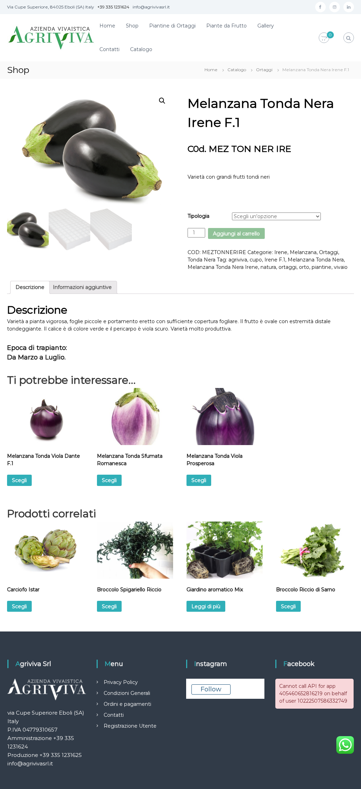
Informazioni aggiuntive (82, 287)
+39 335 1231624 (113, 7)
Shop (132, 26)
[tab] (30, 287)
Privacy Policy (121, 682)
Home (107, 26)
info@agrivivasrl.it (30, 763)
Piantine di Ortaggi (172, 26)
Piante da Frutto (226, 26)
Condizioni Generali (127, 693)
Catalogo (141, 49)
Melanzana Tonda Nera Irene (223, 267)
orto (304, 267)
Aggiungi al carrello (236, 233)
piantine (321, 267)
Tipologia (198, 216)
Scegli (19, 480)
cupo (256, 260)
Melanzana (303, 252)
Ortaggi (264, 69)
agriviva (237, 260)
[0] (324, 38)
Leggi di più (205, 606)
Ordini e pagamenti (127, 704)
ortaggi (287, 267)
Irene (280, 252)
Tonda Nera (201, 260)
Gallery (265, 26)
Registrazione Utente (130, 726)
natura (268, 267)
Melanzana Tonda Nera (316, 260)
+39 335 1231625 (60, 755)
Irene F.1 (274, 260)
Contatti (109, 49)
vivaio (341, 267)
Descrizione (30, 287)
